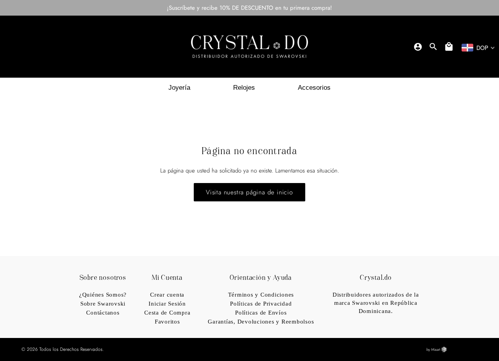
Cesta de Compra (167, 312)
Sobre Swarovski (103, 304)
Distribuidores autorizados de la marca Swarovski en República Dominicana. (376, 303)
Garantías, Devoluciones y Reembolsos (261, 321)
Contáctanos (102, 312)
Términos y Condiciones (261, 295)
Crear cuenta (167, 295)
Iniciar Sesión (167, 304)
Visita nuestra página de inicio (249, 192)
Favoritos (167, 321)
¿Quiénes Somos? (103, 295)
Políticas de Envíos (261, 312)
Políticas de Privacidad (261, 304)
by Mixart (433, 349)
